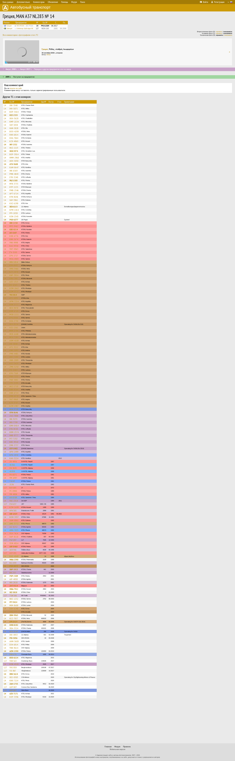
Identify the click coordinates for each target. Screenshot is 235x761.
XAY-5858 (14, 125)
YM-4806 (13, 494)
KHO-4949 (14, 556)
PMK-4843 (14, 174)
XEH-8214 (14, 324)
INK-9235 (14, 419)
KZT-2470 (14, 272)
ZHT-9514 (14, 585)
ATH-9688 (14, 164)
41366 (12, 464)
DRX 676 (13, 654)
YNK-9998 (14, 242)
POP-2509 (14, 576)
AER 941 (13, 549)
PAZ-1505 (14, 180)
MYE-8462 (14, 226)
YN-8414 (13, 294)
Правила (127, 747)
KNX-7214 (14, 680)
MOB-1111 (14, 314)
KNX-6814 (14, 134)
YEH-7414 (14, 533)
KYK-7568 (14, 373)
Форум (117, 747)
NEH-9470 (14, 308)
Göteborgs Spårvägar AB (24, 28)
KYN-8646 (14, 196)
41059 (12, 471)
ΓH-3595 (13, 252)
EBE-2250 (14, 223)
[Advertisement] (117, 722)
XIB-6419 (13, 513)
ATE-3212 (14, 347)
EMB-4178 (14, 396)
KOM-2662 (14, 288)
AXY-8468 (14, 546)
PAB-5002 (14, 379)
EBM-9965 (14, 615)
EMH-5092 (14, 350)
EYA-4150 (14, 428)
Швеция (9, 28)
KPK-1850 (14, 455)
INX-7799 (14, 422)
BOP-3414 (14, 111)
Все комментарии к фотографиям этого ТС (20, 35)
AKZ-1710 (14, 386)
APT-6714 (14, 193)
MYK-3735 (14, 183)
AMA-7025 (14, 530)
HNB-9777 (14, 435)
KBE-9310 (14, 442)
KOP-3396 (14, 696)
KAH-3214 (14, 458)
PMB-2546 (14, 190)
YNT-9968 (14, 399)
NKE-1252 (14, 598)
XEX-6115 (14, 206)
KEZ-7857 (14, 618)
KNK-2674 (14, 239)
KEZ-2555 (14, 115)
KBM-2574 (14, 432)
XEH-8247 (14, 631)
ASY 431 (13, 553)
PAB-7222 (14, 376)
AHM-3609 (14, 641)
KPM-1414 (14, 209)
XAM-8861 (14, 520)
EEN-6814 (14, 644)
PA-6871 (13, 474)
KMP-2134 (14, 121)
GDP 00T (13, 687)
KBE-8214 (14, 229)
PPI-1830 (14, 213)
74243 (12, 481)
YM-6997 (13, 478)
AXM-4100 (14, 340)
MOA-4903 (14, 259)
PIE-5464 (14, 370)
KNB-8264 (14, 389)
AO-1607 (13, 232)
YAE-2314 (14, 500)
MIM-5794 (14, 330)
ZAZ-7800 (14, 415)
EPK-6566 (14, 317)
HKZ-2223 (14, 147)
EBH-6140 (14, 608)
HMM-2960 (14, 157)
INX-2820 (14, 582)
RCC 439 (13, 562)
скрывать (219, 31)
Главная (108, 747)
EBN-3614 (14, 674)
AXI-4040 (14, 344)
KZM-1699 (14, 507)
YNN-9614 (14, 647)
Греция (9, 26)
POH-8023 (14, 566)
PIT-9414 (13, 602)
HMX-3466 (14, 268)
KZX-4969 (14, 141)
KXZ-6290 (14, 203)
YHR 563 (13, 661)
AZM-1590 (14, 651)
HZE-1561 (14, 327)
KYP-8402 (14, 448)
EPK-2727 (14, 255)
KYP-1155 (14, 187)
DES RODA (24, 26)
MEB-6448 (14, 334)
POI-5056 (13, 638)
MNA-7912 (14, 589)
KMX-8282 (14, 625)
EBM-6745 (14, 311)
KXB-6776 (14, 236)
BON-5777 (14, 304)
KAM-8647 (14, 167)
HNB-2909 (14, 360)
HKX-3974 (14, 151)
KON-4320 (14, 664)
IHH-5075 (14, 108)
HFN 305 (13, 510)
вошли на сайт (16, 88)
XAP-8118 (14, 536)
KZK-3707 (14, 402)
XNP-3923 (14, 569)
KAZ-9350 (14, 245)
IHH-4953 (14, 634)
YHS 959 (13, 667)
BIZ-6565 (14, 285)
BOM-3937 (14, 517)
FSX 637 (13, 504)
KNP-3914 (14, 275)
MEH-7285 (14, 337)
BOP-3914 (14, 154)
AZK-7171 (14, 693)
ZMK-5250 (14, 366)
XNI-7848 (14, 105)
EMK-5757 (14, 445)
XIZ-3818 (13, 592)
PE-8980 (13, 491)
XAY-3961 (14, 200)
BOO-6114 (14, 657)
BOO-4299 (14, 131)
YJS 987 (13, 670)
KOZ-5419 (14, 363)
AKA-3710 (14, 409)
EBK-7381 (14, 278)
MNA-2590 (14, 559)
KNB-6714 (14, 393)
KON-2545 (14, 216)
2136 (12, 484)
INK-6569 (14, 170)
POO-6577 (14, 219)
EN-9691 (13, 468)
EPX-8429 (13, 621)
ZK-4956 (13, 461)
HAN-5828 (14, 128)
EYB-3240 (14, 177)
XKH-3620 (14, 118)
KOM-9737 (14, 291)
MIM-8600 (14, 605)
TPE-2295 (14, 383)
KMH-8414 (14, 425)
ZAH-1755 (14, 683)
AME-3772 (14, 523)
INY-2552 (13, 144)
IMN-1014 (14, 262)
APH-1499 (14, 451)
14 (5, 105)
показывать (228, 35)
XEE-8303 (14, 677)
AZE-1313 (14, 281)
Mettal (48, 54)
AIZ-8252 (14, 527)
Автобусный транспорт (30, 7)
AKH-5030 (14, 160)
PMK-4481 (14, 353)
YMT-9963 (14, 249)
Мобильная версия (117, 749)
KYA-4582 (14, 265)
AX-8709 (13, 497)
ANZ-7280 (14, 357)
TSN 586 (13, 595)
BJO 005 (13, 487)
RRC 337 (13, 572)
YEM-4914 (14, 543)
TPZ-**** (13, 612)
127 (5, 487)
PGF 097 (13, 540)
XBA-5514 (14, 628)
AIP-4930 (14, 579)
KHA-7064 (14, 138)
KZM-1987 (14, 406)
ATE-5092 (14, 298)
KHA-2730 (14, 321)
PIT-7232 (14, 438)
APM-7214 (14, 301)
